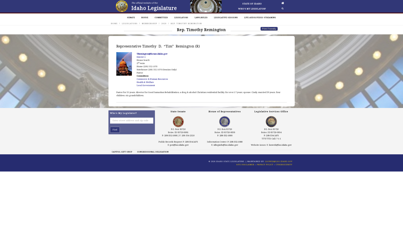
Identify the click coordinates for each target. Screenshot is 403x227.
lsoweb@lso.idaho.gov (280, 144)
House (144, 17)
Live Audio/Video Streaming (260, 17)
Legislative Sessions (226, 17)
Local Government (146, 85)
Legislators (181, 17)
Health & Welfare (145, 82)
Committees (161, 17)
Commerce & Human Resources (152, 79)
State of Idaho (252, 3)
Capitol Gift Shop (122, 152)
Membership (149, 23)
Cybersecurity (284, 164)
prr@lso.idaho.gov (179, 144)
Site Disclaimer (245, 164)
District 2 (141, 56)
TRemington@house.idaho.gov (152, 53)
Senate (131, 17)
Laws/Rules (201, 17)
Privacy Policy (265, 164)
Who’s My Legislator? (252, 8)
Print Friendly (269, 28)
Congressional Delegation (153, 152)
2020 (163, 23)
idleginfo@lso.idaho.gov (226, 144)
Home (114, 23)
